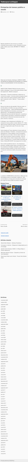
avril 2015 (3, 451)
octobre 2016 (4, 412)
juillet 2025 (3, 309)
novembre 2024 (4, 319)
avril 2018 (3, 372)
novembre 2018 (4, 357)
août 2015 (3, 442)
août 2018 (3, 363)
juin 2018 (3, 368)
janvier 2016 (3, 431)
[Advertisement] (14, 28)
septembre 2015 (4, 440)
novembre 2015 (4, 436)
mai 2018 (3, 370)
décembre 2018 (4, 355)
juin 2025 (3, 311)
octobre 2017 (4, 385)
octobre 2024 (4, 322)
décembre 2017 (4, 381)
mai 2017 (3, 396)
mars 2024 (3, 337)
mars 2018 (3, 374)
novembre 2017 (4, 383)
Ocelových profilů (4, 232)
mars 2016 (3, 427)
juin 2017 (3, 394)
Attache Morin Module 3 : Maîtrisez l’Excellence (11, 243)
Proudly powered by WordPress (7, 460)
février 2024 (3, 339)
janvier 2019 (3, 352)
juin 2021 (3, 348)
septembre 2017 (4, 388)
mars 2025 (3, 317)
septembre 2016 (4, 414)
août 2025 (3, 306)
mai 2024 (3, 333)
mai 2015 (3, 449)
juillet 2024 (3, 328)
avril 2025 (3, 315)
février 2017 (3, 403)
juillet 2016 (3, 418)
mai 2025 (3, 313)
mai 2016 (3, 423)
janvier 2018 (3, 379)
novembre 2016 (4, 409)
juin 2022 (3, 346)
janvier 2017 (3, 405)
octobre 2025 (4, 302)
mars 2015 (3, 453)
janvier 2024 (3, 341)
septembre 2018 (4, 361)
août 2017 (3, 390)
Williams (13, 12)
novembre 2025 (4, 300)
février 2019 (3, 350)
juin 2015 (3, 447)
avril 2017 (3, 398)
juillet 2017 (3, 392)
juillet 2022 (3, 344)
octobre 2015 (4, 438)
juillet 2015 (3, 444)
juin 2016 (3, 420)
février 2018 (3, 377)
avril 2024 (3, 335)
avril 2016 (3, 425)
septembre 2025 (4, 304)
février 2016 (3, 429)
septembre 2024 (4, 324)
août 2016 (3, 416)
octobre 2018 (4, 359)
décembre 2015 (4, 434)
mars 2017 (3, 401)
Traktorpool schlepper (9, 2)
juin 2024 (3, 330)
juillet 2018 (3, 366)
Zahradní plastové (5, 235)
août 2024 (3, 326)
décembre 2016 (4, 407)
